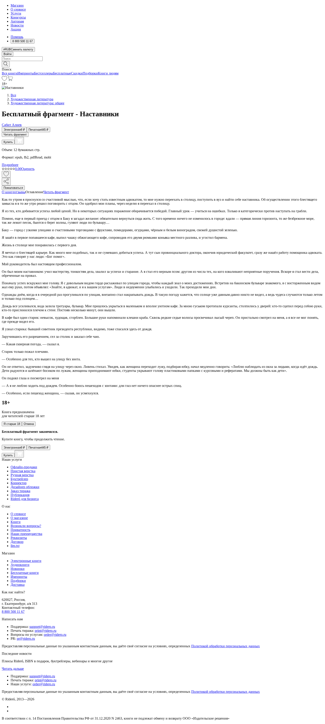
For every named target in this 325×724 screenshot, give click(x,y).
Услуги (16, 13)
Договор (17, 542)
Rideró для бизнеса (25, 499)
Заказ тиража (20, 491)
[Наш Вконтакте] (13, 707)
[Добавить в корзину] (19, 140)
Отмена (29, 424)
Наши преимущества (26, 534)
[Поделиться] (6, 181)
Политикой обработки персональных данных (225, 646)
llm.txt (15, 546)
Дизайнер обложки (25, 487)
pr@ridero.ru (26, 638)
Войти (7, 54)
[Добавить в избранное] (6, 174)
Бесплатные (62, 73)
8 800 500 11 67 (13, 611)
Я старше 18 (12, 424)
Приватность (20, 530)
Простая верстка (23, 471)
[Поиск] (6, 64)
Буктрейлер (19, 479)
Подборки (90, 73)
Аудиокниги (20, 565)
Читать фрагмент (15, 134)
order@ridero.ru (55, 634)
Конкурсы (18, 17)
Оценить (27, 169)
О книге (8, 192)
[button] (162, 63)
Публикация (20, 495)
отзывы (19, 192)
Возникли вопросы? (26, 526)
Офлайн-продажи (24, 467)
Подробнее (10, 165)
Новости (17, 25)
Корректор (19, 483)
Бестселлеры (43, 73)
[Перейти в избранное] (4, 80)
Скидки (77, 73)
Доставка (18, 584)
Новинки (18, 569)
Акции (16, 29)
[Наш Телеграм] (12, 711)
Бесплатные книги (25, 573)
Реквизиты (19, 538)
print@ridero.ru (45, 630)
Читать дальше (13, 669)
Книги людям (108, 73)
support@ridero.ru (42, 626)
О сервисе (18, 9)
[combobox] (162, 58)
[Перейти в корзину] (10, 80)
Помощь (17, 37)
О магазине (19, 518)
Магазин (17, 5)
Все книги (9, 73)
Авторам (17, 21)
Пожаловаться (13, 187)
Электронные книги (26, 561)
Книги (16, 522)
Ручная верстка (22, 475)
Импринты (25, 73)
